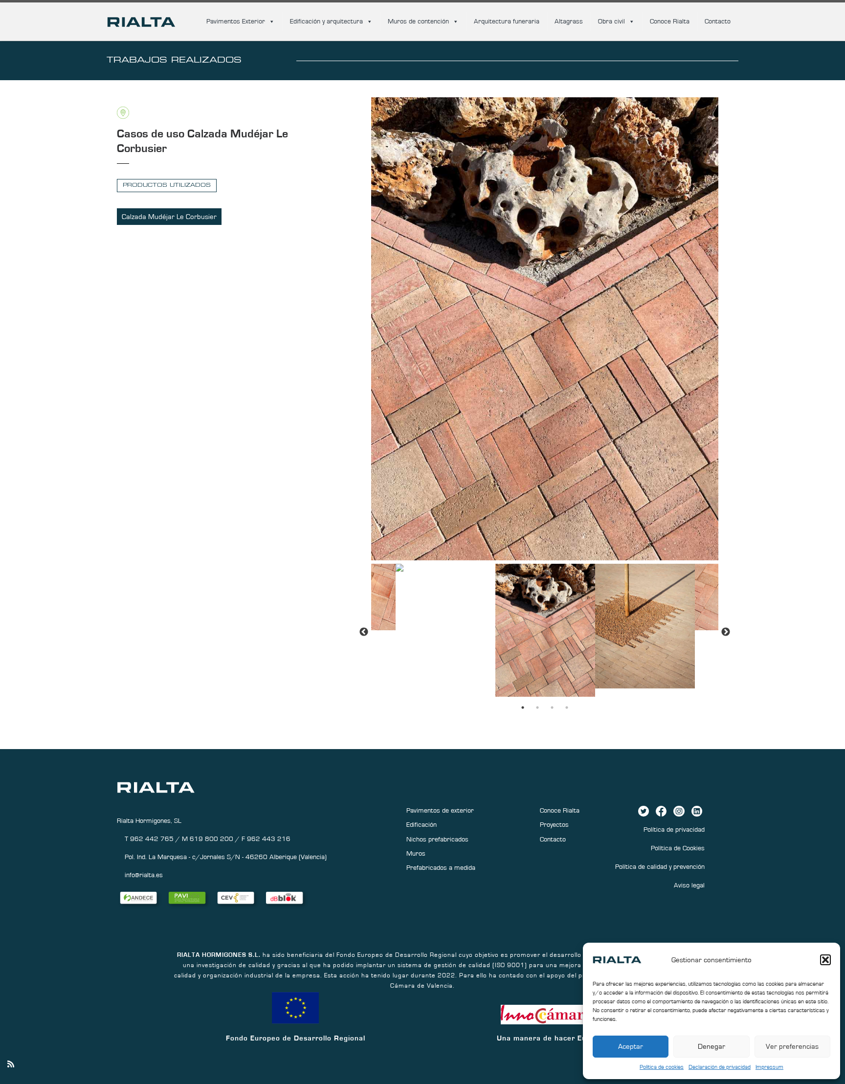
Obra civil (611, 21)
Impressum (769, 1067)
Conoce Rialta (669, 21)
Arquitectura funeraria (506, 21)
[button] (825, 960)
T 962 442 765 (150, 839)
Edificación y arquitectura (326, 21)
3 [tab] (552, 707)
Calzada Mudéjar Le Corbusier (169, 217)
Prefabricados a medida (440, 867)
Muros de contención (418, 21)
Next (726, 632)
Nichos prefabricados (437, 839)
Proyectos (554, 824)
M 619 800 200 (208, 839)
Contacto (718, 21)
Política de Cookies (678, 848)
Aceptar (630, 1046)
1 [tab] (523, 707)
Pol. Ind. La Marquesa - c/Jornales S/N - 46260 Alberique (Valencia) (226, 857)
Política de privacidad (674, 829)
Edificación (421, 824)
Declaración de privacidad (720, 1067)
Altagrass (569, 21)
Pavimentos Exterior (235, 21)
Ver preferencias (792, 1046)
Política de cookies (662, 1067)
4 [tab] (567, 707)
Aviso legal (689, 885)
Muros (415, 853)
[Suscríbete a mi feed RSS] (10, 1065)
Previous (364, 632)
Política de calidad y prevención (660, 866)
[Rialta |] (141, 20)
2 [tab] (537, 707)
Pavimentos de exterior (440, 810)
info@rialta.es (144, 875)
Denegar (711, 1046)
